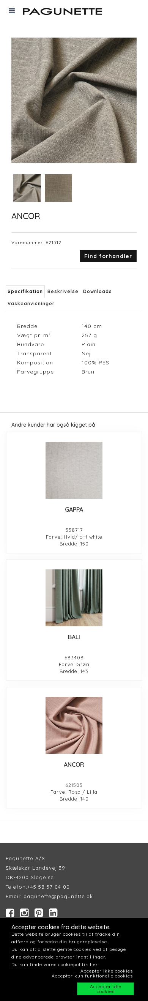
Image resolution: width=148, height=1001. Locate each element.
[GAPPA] (74, 470)
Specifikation (25, 291)
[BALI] (74, 598)
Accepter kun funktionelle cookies (92, 975)
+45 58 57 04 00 (48, 887)
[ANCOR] (74, 725)
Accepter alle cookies (105, 989)
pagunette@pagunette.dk (58, 896)
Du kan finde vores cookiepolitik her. (55, 964)
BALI (74, 637)
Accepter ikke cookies (106, 970)
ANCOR (74, 764)
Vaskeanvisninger (31, 303)
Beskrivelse (63, 291)
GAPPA (74, 509)
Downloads (97, 291)
